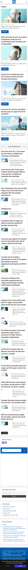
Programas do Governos (9, 515)
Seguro (3, 7)
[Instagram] (6, 443)
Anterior (5, 433)
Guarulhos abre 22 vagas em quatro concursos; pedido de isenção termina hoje (12, 223)
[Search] (24, 450)
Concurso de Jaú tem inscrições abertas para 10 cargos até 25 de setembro (13, 111)
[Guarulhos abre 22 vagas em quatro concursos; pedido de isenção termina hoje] (5, 231)
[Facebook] (3, 443)
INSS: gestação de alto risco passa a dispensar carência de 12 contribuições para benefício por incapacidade (14, 528)
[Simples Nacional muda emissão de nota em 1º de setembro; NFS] (5, 407)
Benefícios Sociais (7, 506)
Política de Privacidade (17, 563)
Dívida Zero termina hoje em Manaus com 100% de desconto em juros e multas (13, 351)
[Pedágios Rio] (4, 214)
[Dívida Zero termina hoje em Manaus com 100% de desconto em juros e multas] (6, 358)
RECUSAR (8, 566)
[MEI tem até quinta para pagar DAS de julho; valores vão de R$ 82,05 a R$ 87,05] (6, 424)
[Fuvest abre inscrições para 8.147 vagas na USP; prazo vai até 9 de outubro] (5, 375)
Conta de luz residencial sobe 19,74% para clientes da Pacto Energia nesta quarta (12, 76)
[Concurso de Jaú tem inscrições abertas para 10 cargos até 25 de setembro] (14, 123)
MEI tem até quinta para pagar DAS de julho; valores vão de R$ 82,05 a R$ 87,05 (13, 417)
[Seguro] (14, 16)
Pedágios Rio (6, 209)
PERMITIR (20, 566)
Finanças (5, 508)
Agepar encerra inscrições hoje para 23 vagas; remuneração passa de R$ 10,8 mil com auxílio (13, 302)
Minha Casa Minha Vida (9, 511)
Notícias (5, 513)
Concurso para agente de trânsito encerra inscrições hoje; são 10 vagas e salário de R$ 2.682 (14, 241)
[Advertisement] (14, 470)
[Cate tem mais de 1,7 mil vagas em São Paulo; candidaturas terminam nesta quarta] (4, 161)
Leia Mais (4, 31)
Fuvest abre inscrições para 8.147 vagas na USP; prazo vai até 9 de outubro (14, 368)
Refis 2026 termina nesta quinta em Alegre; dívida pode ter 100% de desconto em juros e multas (13, 384)
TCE (2, 318)
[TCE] (4, 323)
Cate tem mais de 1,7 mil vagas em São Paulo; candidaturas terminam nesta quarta (13, 153)
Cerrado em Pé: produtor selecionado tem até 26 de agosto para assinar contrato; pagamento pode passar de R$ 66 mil (13, 261)
